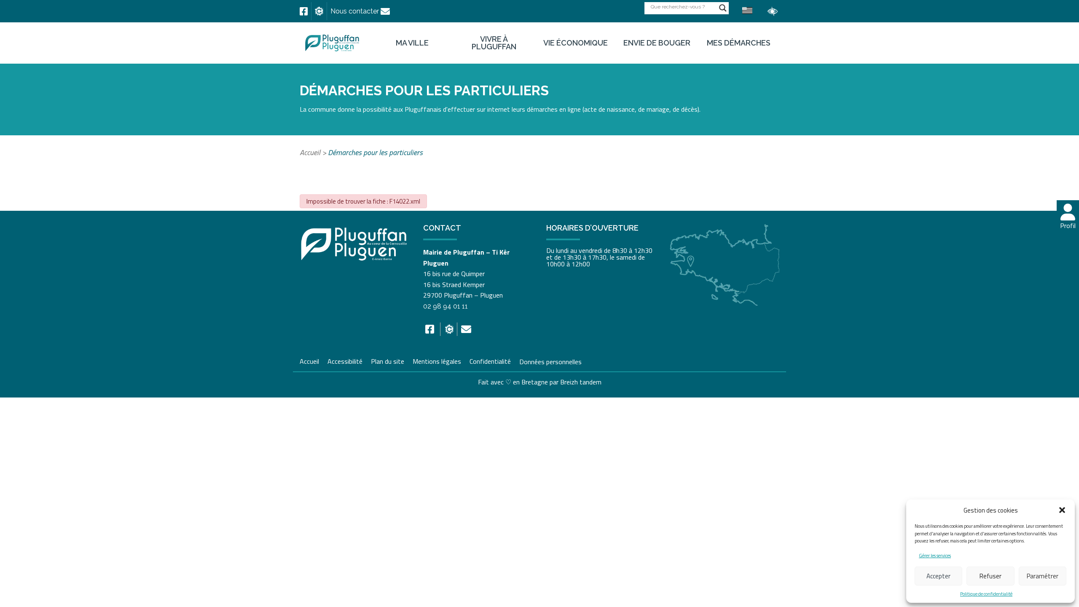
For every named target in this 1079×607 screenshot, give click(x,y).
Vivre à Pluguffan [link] (494, 43)
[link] (304, 11)
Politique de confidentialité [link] (986, 594)
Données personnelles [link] (550, 361)
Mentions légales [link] (437, 360)
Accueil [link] (310, 152)
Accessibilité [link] (344, 360)
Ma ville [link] (412, 43)
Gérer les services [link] (935, 555)
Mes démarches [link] (738, 43)
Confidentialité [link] (490, 360)
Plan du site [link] (387, 360)
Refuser (990, 576)
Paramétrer (1042, 576)
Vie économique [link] (575, 43)
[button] (1062, 510)
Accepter (938, 576)
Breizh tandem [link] (580, 382)
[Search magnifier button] (723, 8)
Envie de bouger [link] (656, 43)
